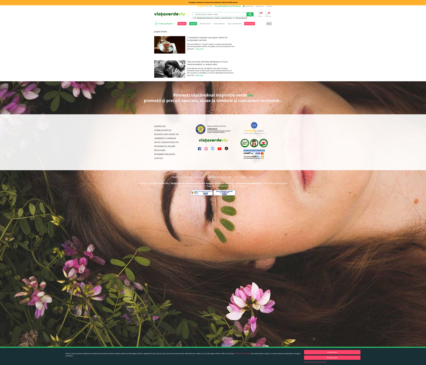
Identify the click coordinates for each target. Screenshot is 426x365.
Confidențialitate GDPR (218, 177)
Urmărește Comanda (165, 138)
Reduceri (182, 24)
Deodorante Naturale (205, 18)
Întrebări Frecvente (164, 154)
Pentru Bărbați (219, 24)
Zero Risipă (249, 24)
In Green (216, 18)
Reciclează (159, 150)
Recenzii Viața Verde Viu (166, 134)
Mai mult (199, 49)
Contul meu (249, 6)
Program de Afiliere (164, 146)
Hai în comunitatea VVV (166, 142)
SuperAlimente (226, 18)
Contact (269, 6)
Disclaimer (240, 177)
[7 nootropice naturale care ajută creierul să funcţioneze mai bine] (169, 45)
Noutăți (193, 24)
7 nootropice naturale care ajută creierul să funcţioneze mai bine (207, 38)
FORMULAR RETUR (162, 130)
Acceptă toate (332, 352)
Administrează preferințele (315, 362)
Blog (269, 24)
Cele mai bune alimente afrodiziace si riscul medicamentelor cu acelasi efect (207, 63)
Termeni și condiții (181, 177)
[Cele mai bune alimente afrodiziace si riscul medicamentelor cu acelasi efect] (169, 69)
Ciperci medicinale (234, 24)
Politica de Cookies (242, 353)
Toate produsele (165, 24)
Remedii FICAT (205, 24)
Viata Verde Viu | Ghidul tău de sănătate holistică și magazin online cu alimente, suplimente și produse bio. (207, 183)
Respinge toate (332, 358)
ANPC (251, 177)
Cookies (199, 177)
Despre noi (260, 6)
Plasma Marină (241, 18)
